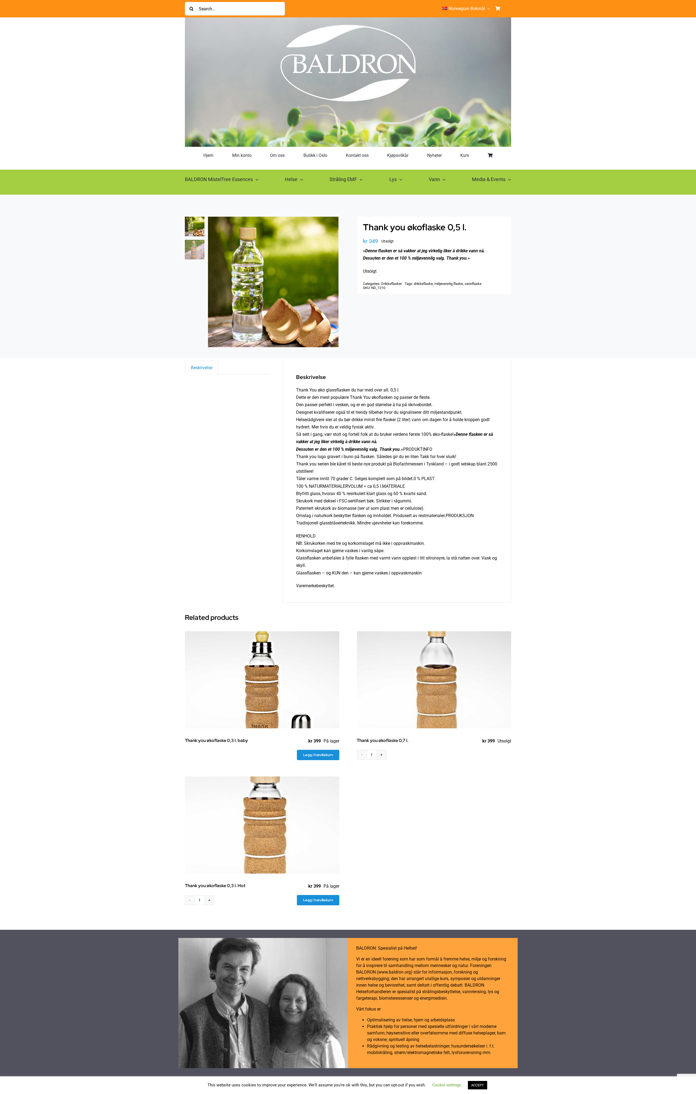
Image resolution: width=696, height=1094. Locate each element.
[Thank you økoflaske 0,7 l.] (434, 679)
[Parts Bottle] (273, 282)
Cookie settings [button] (446, 1085)
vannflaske (473, 284)
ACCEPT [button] (477, 1085)
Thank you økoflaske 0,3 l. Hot (215, 885)
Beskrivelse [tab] (201, 367)
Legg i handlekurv (318, 755)
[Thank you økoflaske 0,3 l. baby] (262, 679)
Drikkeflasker (391, 284)
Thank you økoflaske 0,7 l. (382, 740)
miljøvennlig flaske (448, 284)
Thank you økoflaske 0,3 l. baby (216, 740)
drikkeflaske (423, 284)
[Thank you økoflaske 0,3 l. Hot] (262, 825)
